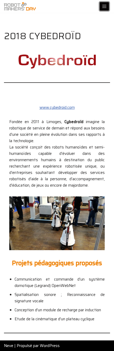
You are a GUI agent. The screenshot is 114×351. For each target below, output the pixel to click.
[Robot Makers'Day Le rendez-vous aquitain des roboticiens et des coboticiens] (20, 6)
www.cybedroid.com (57, 107)
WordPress (50, 346)
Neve (8, 346)
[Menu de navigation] (104, 6)
